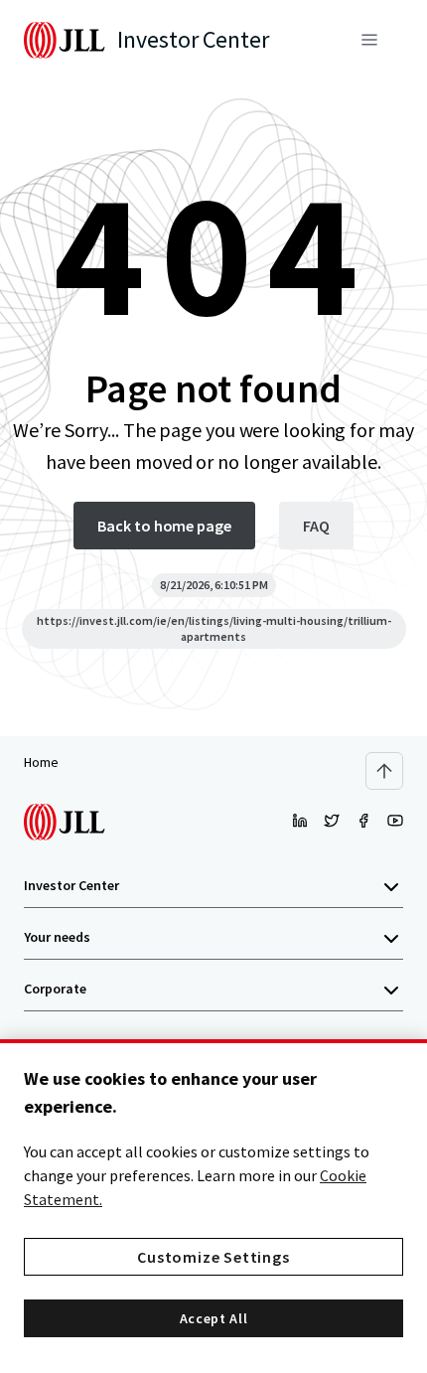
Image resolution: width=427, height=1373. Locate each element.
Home (41, 762)
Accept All (214, 1318)
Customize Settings (213, 1257)
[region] (213, 1206)
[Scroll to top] (384, 771)
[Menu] (369, 39)
